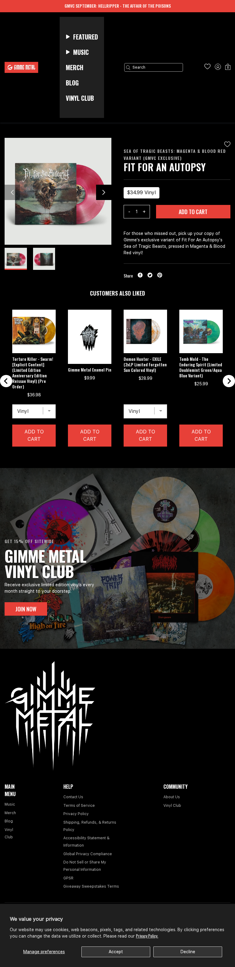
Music (10, 804)
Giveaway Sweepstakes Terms (91, 886)
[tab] (112, 456)
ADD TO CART (193, 212)
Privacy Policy (76, 814)
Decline (188, 951)
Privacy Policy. (147, 935)
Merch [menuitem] (74, 67)
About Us (171, 797)
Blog (9, 821)
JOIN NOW (25, 609)
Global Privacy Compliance (87, 854)
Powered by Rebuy (117, 464)
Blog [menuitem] (72, 82)
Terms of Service (79, 805)
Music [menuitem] (81, 52)
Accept (116, 951)
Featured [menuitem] (85, 36)
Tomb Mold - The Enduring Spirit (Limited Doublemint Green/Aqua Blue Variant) (200, 367)
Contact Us (73, 797)
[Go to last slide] (6, 381)
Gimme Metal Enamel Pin (89, 369)
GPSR (68, 878)
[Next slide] (229, 381)
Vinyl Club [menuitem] (80, 98)
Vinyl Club (172, 805)
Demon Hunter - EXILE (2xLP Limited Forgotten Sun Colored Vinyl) (145, 364)
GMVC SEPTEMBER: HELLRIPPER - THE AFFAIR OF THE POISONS (118, 5)
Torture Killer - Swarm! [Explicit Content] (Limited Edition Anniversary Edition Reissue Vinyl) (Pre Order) (32, 372)
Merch (10, 813)
